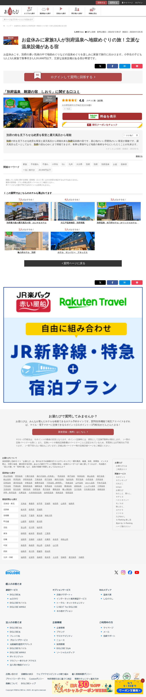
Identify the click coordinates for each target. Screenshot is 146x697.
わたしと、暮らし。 (124, 493)
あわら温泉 (90, 483)
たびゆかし (120, 516)
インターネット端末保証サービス (72, 598)
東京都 (39, 515)
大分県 (79, 164)
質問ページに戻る (74, 263)
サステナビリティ (65, 635)
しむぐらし (108, 598)
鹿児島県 (72, 557)
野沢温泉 (79, 479)
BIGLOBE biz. (16, 627)
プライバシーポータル (16, 678)
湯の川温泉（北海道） (46, 476)
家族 (25, 164)
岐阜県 (31, 533)
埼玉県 (23, 515)
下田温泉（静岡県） (54, 483)
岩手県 (39, 503)
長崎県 (39, 557)
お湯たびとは (121, 466)
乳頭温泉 (61, 476)
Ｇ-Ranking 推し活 (123, 520)
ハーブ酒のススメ (123, 526)
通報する (139, 156)
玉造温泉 (7, 489)
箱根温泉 (101, 489)
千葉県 (31, 515)
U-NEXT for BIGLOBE (67, 606)
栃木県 (23, 509)
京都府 (31, 539)
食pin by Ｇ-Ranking (124, 523)
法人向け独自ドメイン (20, 664)
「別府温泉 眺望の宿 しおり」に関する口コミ (41, 92)
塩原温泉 (70, 479)
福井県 (39, 527)
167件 (100, 100)
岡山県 (39, 545)
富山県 (23, 527)
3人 (63, 164)
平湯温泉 (17, 486)
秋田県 (55, 503)
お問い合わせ (12, 674)
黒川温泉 (46, 489)
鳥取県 (23, 545)
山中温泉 (79, 483)
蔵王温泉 (100, 476)
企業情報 (57, 622)
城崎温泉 (38, 486)
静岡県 (23, 533)
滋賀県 (23, 539)
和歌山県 (64, 539)
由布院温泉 (48, 493)
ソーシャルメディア (66, 652)
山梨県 (23, 521)
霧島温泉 (56, 489)
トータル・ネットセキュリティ (71, 602)
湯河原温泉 (18, 483)
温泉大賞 (107, 594)
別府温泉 (105, 164)
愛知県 (39, 533)
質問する (113, 3)
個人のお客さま (14, 584)
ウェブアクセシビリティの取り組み (52, 674)
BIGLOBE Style (64, 648)
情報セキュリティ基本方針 (87, 678)
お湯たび (119, 490)
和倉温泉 (69, 483)
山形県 (63, 503)
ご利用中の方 (106, 622)
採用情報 (61, 644)
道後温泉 (78, 486)
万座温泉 (38, 479)
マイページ (128, 3)
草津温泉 (17, 479)
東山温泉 (91, 476)
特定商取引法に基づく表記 (59, 678)
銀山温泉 (7, 479)
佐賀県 (31, 557)
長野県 (31, 521)
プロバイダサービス (19, 640)
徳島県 (23, 551)
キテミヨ (119, 497)
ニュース (61, 640)
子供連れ (35, 164)
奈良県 (55, 539)
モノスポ (119, 503)
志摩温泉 (22, 493)
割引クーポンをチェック (104, 125)
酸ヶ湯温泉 (67, 489)
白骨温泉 (89, 479)
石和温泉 (7, 483)
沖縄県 (81, 557)
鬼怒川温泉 (59, 479)
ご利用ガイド (121, 469)
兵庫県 (47, 539)
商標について (12, 683)
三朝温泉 (101, 486)
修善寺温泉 (39, 483)
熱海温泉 (59, 493)
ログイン (139, 3)
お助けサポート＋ (65, 594)
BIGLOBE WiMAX (18, 606)
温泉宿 (124, 164)
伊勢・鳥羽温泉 (9, 493)
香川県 (31, 551)
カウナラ (119, 510)
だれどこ (119, 483)
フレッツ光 (15, 635)
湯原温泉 (27, 489)
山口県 (55, 545)
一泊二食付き (29, 170)
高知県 (47, 551)
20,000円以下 (45, 170)
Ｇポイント (120, 477)
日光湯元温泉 (89, 489)
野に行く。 (120, 507)
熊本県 (47, 557)
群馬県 (31, 509)
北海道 (23, 503)
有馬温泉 (48, 486)
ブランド (61, 631)
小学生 (55, 164)
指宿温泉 (69, 493)
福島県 (71, 503)
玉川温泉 (78, 489)
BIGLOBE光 (15, 594)
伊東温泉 (28, 483)
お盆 (115, 164)
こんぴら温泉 (89, 486)
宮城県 (47, 503)
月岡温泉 (99, 479)
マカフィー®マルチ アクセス (23, 660)
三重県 (47, 533)
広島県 (47, 545)
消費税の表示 (27, 674)
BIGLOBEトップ (28, 683)
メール (106, 631)
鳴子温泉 (71, 476)
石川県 (31, 527)
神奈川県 (48, 515)
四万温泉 (48, 479)
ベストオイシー (122, 500)
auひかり (14, 598)
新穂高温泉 (27, 486)
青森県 (31, 503)
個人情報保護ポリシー (82, 674)
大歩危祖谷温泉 (35, 493)
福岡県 (23, 557)
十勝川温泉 (29, 476)
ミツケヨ (119, 513)
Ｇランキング (121, 480)
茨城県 (39, 509)
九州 (71, 164)
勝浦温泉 (68, 486)
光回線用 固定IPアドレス (21, 644)
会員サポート (109, 635)
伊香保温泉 (27, 479)
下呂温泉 (7, 486)
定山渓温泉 (8, 476)
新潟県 (39, 521)
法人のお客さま (14, 622)
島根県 (31, 545)
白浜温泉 (58, 486)
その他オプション (65, 611)
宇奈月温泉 (101, 483)
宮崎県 (63, 557)
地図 (68, 109)
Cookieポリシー (36, 678)
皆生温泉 (17, 489)
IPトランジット (17, 656)
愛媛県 (39, 551)
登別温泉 (19, 476)
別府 (88, 164)
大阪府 (39, 539)
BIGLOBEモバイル (18, 602)
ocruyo (118, 487)
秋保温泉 (81, 476)
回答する (101, 3)
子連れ (45, 164)
